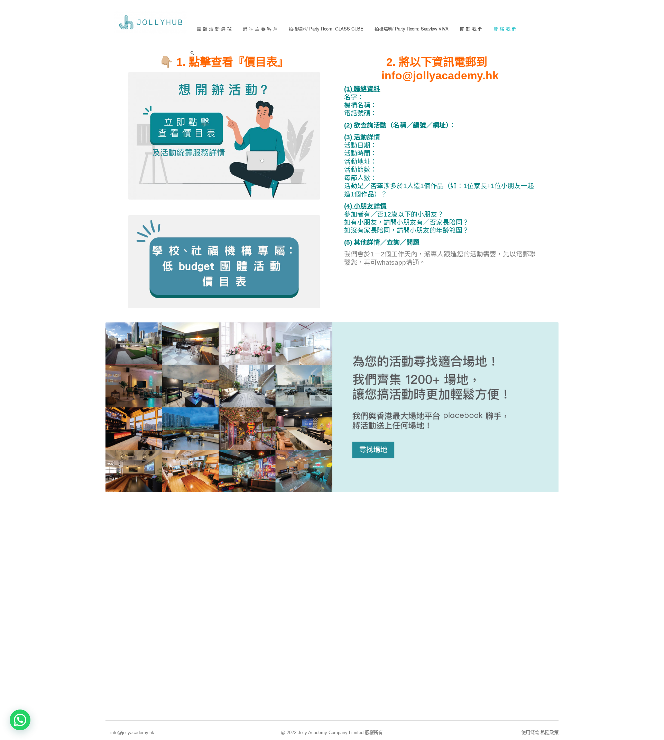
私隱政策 (550, 732)
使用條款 (530, 732)
